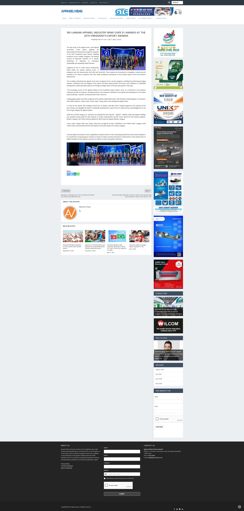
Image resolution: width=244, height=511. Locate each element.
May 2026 (159, 383)
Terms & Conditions (67, 466)
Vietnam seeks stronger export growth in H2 (137, 246)
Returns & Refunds (66, 468)
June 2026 (159, 379)
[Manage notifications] (239, 506)
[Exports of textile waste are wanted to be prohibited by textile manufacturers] (95, 236)
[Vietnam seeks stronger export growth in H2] (139, 236)
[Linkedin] (74, 174)
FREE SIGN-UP (103, 3)
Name (156, 397)
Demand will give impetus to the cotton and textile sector (72, 246)
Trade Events (131, 18)
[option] (168, 306)
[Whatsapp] (78, 174)
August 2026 (160, 369)
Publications (161, 18)
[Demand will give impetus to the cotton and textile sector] (73, 236)
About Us (64, 3)
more (96, 460)
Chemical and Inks (116, 18)
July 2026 (159, 374)
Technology (102, 18)
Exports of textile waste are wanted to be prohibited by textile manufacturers (95, 246)
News (64, 18)
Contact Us (93, 3)
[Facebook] (68, 174)
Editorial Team (102, 39)
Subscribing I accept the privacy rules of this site (120, 478)
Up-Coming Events (145, 18)
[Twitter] (71, 174)
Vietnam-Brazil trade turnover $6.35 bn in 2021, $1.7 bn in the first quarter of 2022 (116, 247)
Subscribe (85, 3)
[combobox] (106, 474)
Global (119, 39)
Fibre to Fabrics (75, 18)
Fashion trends (89, 18)
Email (156, 406)
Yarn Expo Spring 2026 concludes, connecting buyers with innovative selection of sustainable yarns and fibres (168, 311)
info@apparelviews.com (155, 457)
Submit (122, 494)
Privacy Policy (65, 464)
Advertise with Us (74, 3)
